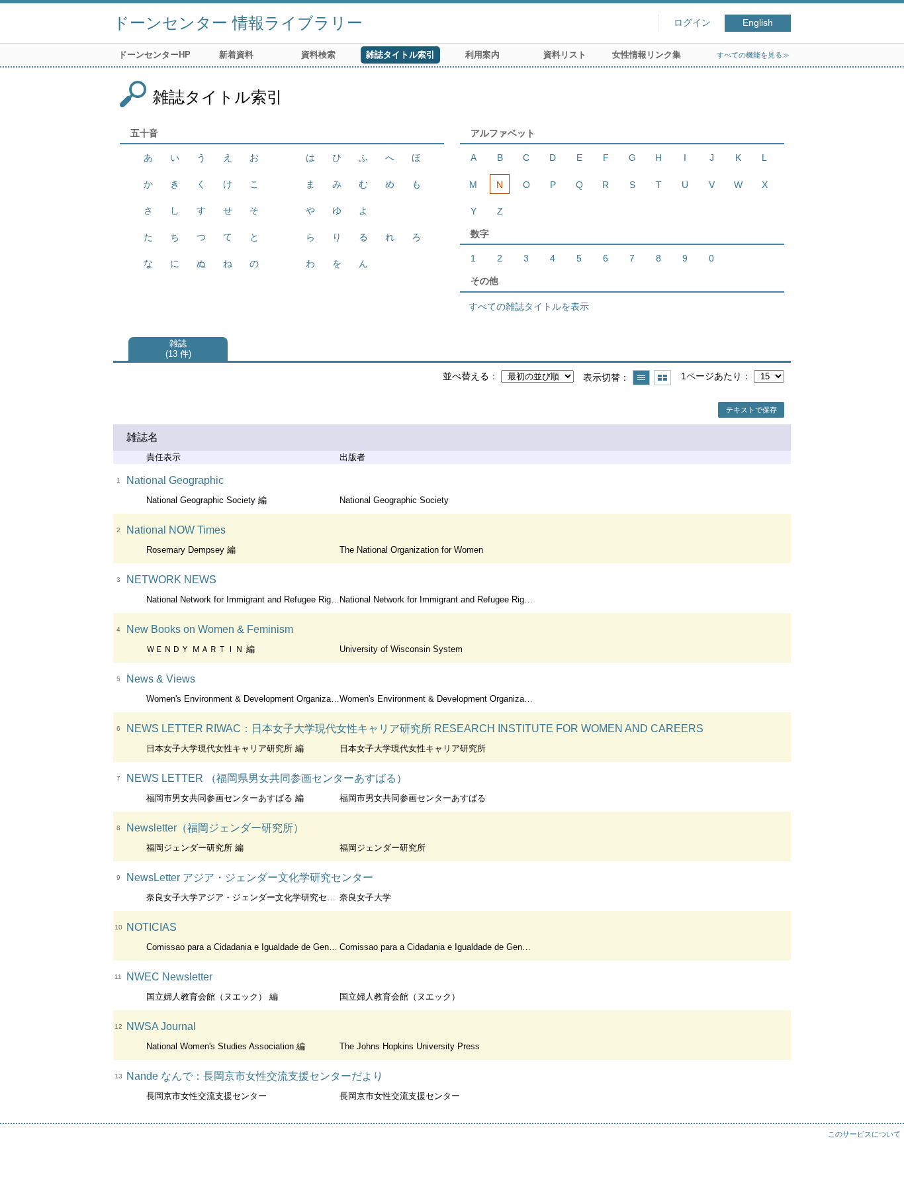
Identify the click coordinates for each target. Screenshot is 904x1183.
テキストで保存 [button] (751, 410)
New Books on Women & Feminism (209, 629)
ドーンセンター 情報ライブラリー (238, 23)
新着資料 (236, 55)
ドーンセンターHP (154, 55)
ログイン (692, 23)
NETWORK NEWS (171, 579)
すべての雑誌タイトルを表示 (529, 306)
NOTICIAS (151, 927)
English (758, 23)
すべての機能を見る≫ (753, 55)
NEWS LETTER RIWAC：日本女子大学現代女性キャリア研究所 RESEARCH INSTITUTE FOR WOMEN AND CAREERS (414, 728)
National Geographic (175, 480)
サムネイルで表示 (662, 377)
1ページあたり (711, 376)
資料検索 (318, 55)
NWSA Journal (161, 1026)
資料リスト (564, 55)
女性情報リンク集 (646, 55)
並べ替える (466, 376)
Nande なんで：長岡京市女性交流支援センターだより (254, 1076)
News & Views (160, 679)
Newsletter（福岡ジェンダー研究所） (215, 827)
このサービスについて (864, 1134)
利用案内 (482, 55)
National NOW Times (176, 530)
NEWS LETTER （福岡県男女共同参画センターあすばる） (266, 778)
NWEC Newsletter (169, 976)
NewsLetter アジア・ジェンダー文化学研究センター (249, 877)
